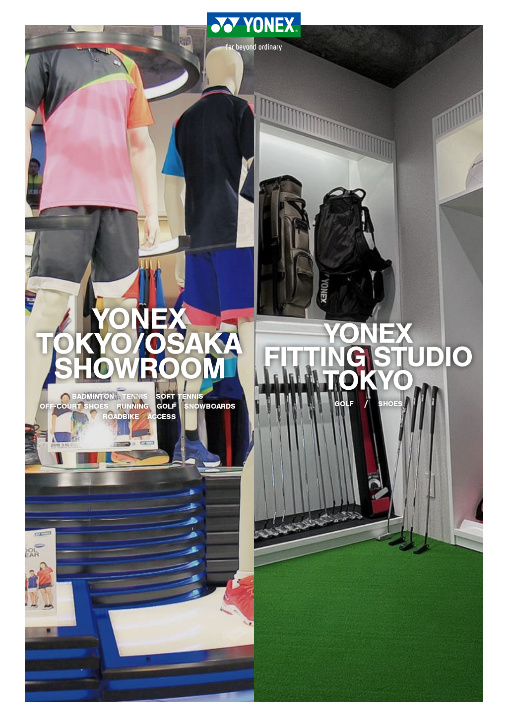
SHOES (390, 403)
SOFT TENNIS (179, 396)
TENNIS (135, 396)
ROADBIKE (121, 416)
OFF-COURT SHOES (74, 406)
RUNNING (133, 406)
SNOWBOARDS (210, 406)
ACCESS (161, 416)
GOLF (166, 406)
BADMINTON (93, 396)
